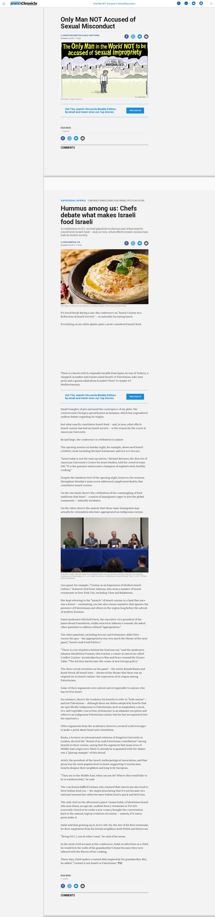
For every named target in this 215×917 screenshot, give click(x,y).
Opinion (66, 131)
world (65, 879)
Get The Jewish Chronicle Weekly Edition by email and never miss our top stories (90, 110)
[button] (211, 3)
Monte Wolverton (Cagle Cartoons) (81, 35)
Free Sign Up (135, 111)
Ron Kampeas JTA (71, 242)
